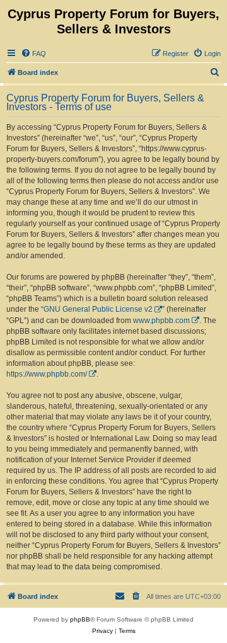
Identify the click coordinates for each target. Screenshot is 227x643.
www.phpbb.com (161, 320)
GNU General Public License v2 (98, 309)
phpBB (80, 619)
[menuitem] (33, 53)
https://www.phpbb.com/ (46, 374)
